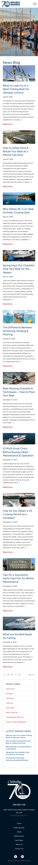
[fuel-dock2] (19, 137)
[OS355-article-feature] (19, 623)
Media (19, 832)
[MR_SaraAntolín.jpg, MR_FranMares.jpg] (19, 500)
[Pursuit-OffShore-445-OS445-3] (19, 73)
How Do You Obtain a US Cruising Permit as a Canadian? (17, 514)
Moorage (9, 693)
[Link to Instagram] (22, 856)
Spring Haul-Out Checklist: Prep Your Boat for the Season (19, 269)
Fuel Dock (9, 703)
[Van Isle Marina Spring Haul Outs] (19, 255)
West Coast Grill (12, 712)
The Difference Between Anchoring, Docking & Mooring (17, 331)
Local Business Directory (14, 717)
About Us (19, 844)
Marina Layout (19, 836)
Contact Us (19, 849)
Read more (7, 124)
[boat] (19, 438)
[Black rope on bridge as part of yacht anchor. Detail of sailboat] (19, 378)
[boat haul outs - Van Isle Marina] (19, 564)
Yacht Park (9, 698)
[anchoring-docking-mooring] (19, 316)
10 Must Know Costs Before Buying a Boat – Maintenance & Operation (18, 452)
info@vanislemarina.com (19, 815)
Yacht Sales (10, 708)
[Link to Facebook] (15, 856)
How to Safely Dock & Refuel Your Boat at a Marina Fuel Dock (15, 151)
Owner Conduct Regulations (16, 722)
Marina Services (19, 828)
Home (19, 823)
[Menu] (34, 4)
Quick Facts (10, 689)
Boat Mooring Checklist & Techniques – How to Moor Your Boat (19, 392)
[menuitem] (34, 4)
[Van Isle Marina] (15, 4)
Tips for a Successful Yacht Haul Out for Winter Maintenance (18, 578)
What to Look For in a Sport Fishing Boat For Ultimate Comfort (16, 89)
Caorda (28, 860)
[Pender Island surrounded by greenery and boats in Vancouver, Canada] (19, 198)
